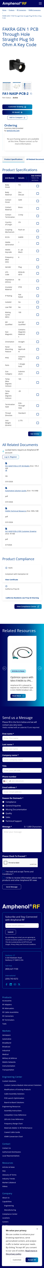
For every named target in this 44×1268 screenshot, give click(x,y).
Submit (10, 932)
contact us (30, 141)
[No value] (14, 3)
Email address (8, 787)
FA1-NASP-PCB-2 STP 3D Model (17, 466)
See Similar (35, 434)
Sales (8, 817)
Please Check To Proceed (13, 856)
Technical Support (14, 821)
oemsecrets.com (13, 130)
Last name (7, 744)
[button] (4, 668)
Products (11, 10)
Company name (9, 755)
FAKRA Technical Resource (15, 511)
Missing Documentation (16, 809)
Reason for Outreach (12, 798)
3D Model (16, 112)
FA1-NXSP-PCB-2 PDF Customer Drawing (20, 531)
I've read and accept (17, 872)
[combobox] (6, 781)
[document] (22, 1245)
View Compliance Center (26, 606)
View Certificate (11, 579)
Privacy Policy (15, 944)
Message (6, 826)
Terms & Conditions (29, 944)
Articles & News (18, 671)
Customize (17, 1260)
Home (4, 10)
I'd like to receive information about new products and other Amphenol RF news (21, 879)
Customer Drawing (15, 107)
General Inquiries (13, 805)
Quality (9, 813)
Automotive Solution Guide (16, 491)
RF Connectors (21, 10)
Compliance (11, 802)
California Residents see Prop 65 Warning (22, 598)
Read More (16, 696)
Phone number (9, 777)
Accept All (32, 1260)
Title (4, 766)
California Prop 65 (12, 589)
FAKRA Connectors (35, 10)
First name (7, 734)
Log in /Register (10, 457)
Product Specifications (13, 159)
